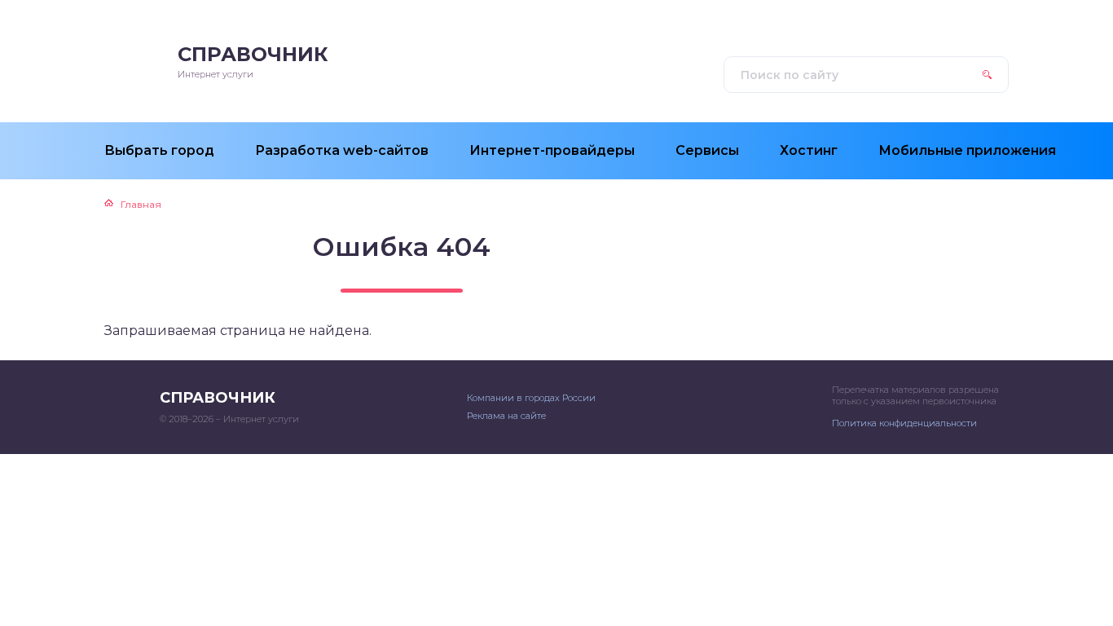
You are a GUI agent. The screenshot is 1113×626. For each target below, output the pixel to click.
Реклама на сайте (506, 415)
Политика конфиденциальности (904, 423)
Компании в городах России (531, 397)
